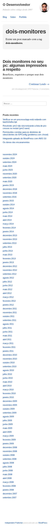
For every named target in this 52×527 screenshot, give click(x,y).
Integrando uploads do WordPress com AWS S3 (24, 138)
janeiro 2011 (8, 351)
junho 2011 (7, 332)
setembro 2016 (9, 197)
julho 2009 (7, 420)
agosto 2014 (8, 208)
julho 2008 (7, 466)
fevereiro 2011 (9, 347)
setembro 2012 (9, 274)
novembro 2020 (10, 174)
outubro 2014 (9, 204)
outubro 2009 (9, 409)
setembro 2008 (9, 459)
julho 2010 (7, 374)
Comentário (44, 89)
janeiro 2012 (8, 305)
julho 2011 (7, 328)
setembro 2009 (9, 412)
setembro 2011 (9, 320)
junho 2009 (8, 424)
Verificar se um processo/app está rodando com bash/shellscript (24, 120)
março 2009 (8, 436)
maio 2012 (7, 289)
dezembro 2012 (10, 266)
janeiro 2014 (8, 231)
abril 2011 (7, 339)
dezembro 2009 (10, 401)
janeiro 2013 (8, 262)
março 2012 (8, 297)
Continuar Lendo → (39, 84)
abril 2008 (7, 478)
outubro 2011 (8, 316)
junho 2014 (8, 212)
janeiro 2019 (8, 185)
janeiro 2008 (8, 490)
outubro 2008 (9, 455)
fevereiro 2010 (9, 393)
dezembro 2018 (10, 189)
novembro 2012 (10, 270)
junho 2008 (8, 470)
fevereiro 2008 (9, 486)
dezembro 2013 (10, 235)
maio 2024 (7, 166)
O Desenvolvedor (16, 4)
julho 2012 (7, 281)
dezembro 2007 (10, 493)
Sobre (13, 17)
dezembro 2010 (10, 355)
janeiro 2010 (8, 397)
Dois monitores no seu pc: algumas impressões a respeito (25, 65)
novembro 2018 (10, 193)
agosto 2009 (8, 416)
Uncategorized (20, 89)
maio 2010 (7, 382)
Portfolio (22, 17)
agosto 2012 (8, 278)
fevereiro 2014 (9, 227)
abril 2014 (7, 220)
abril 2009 (7, 432)
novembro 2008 (10, 451)
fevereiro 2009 (9, 439)
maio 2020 (7, 181)
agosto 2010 (8, 370)
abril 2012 (7, 293)
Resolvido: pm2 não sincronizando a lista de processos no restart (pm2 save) (25, 127)
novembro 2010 (10, 359)
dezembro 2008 (10, 447)
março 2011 (8, 343)
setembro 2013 (9, 243)
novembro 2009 (10, 405)
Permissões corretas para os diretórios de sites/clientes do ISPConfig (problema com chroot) (25, 133)
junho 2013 (8, 251)
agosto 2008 (8, 463)
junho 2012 (8, 285)
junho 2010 (8, 378)
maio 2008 (7, 474)
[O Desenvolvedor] (44, 9)
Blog (5, 17)
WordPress (42, 523)
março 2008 (8, 482)
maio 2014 (7, 216)
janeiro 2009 (8, 443)
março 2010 (8, 389)
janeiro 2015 (8, 200)
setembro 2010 (9, 366)
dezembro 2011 (10, 308)
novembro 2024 (10, 154)
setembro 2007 (9, 497)
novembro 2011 (10, 312)
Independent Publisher (14, 523)
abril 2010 (7, 386)
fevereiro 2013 (9, 258)
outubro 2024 (9, 158)
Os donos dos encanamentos (16, 142)
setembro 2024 (9, 162)
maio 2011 (7, 335)
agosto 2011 (8, 324)
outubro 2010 (9, 362)
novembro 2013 (10, 239)
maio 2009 (7, 428)
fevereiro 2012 (9, 301)
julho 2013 (7, 247)
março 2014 (8, 224)
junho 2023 (8, 170)
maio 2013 (7, 254)
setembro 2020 (9, 177)
